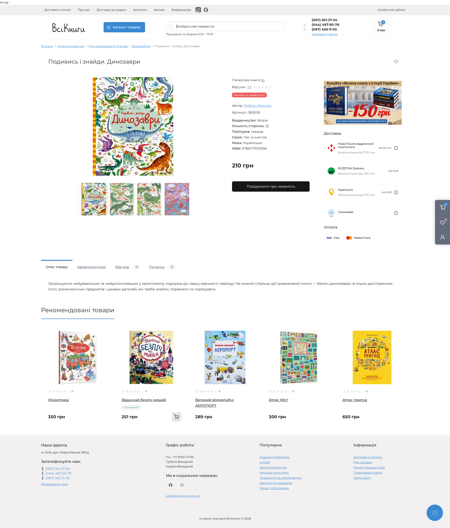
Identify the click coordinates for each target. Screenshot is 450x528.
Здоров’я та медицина (276, 483)
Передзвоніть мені (54, 484)
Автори (159, 9)
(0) (249, 87)
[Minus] (129, 435)
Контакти (140, 9)
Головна (47, 46)
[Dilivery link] (396, 148)
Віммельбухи (141, 46)
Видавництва (181, 9)
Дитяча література (70, 46)
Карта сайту (362, 477)
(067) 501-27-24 (324, 20)
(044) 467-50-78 (325, 25)
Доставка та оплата (367, 457)
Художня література (274, 457)
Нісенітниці (58, 400)
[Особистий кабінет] (442, 237)
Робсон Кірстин (257, 105)
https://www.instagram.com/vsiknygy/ (182, 485)
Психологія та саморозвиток (281, 477)
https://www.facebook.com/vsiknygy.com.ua (170, 485)
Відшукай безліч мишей (144, 400)
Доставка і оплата (58, 9)
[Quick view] (107, 330)
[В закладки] (396, 62)
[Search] (171, 26)
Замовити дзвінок (325, 34)
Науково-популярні (274, 472)
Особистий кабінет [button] (391, 9)
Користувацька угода (369, 467)
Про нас (84, 9)
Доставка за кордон (111, 9)
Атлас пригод (354, 400)
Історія (265, 462)
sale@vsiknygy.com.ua (182, 496)
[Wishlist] (107, 339)
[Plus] (173, 435)
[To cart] (176, 417)
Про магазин (362, 462)
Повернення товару (367, 472)
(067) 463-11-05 (324, 29)
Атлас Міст (278, 400)
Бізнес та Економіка (274, 488)
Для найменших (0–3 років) (108, 46)
